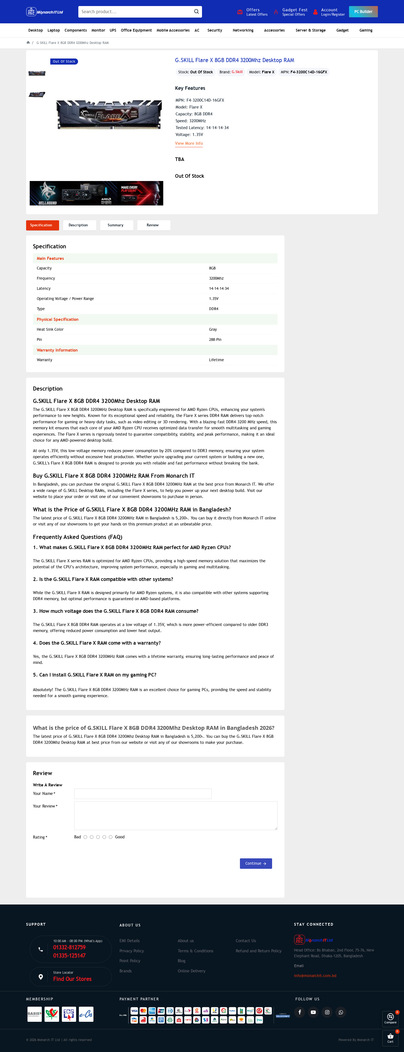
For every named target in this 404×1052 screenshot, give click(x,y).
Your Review (44, 806)
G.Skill (237, 71)
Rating (39, 837)
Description (78, 225)
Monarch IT (365, 1040)
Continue (253, 863)
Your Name (43, 793)
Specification (41, 225)
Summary (115, 225)
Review (153, 225)
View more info (189, 143)
